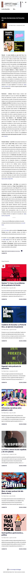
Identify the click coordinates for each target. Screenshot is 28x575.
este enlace (6, 230)
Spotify (3, 86)
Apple (25, 84)
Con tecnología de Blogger (15, 569)
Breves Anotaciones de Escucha (12, 251)
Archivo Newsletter (6, 9)
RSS (9, 86)
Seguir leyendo (22, 299)
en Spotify (5, 136)
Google (6, 86)
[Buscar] (22, 2)
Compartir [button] (4, 253)
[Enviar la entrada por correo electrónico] (21, 251)
